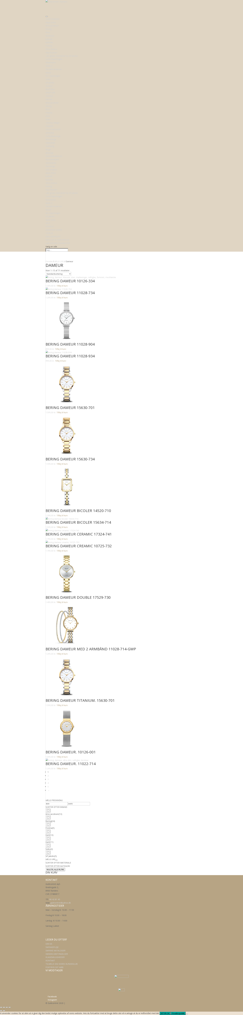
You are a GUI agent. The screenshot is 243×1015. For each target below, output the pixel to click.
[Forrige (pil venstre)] (1, 1010)
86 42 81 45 (54, 899)
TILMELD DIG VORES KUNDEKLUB (62, 964)
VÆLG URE (59, 261)
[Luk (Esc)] (9, 1007)
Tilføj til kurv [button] (62, 285)
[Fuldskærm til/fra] (4, 1007)
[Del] (7, 1007)
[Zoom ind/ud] (1, 1007)
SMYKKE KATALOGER (55, 950)
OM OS (49, 943)
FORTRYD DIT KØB (54, 967)
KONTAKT (50, 960)
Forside (49, 261)
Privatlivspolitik (178, 1013)
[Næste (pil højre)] (4, 1010)
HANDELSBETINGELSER (57, 954)
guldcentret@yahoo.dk (60, 902)
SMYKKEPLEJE (52, 947)
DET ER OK (165, 1013)
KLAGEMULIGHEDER (55, 957)
